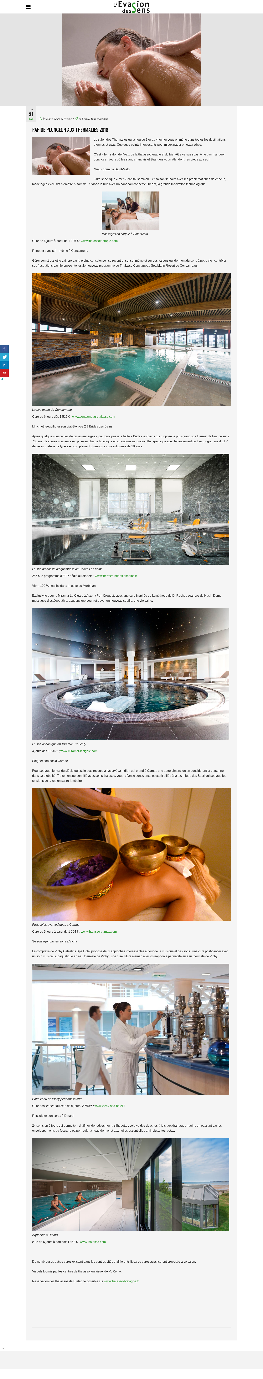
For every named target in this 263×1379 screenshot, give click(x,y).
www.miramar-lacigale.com (78, 751)
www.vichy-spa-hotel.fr (110, 1106)
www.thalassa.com (93, 1242)
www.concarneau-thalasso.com (93, 416)
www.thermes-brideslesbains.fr (116, 576)
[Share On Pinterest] (4, 373)
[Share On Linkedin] (4, 365)
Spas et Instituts (99, 118)
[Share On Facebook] (4, 349)
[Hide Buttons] (2, 380)
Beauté (85, 118)
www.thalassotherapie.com (99, 241)
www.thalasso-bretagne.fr (121, 1281)
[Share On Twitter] (4, 357)
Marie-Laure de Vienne (59, 118)
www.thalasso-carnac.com (99, 931)
